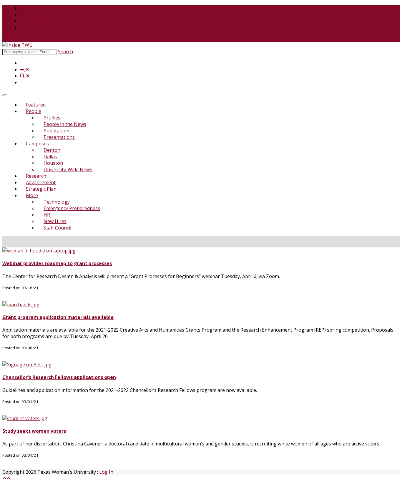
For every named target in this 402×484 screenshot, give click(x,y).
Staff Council (57, 227)
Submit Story (16, 38)
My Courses (33, 14)
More (32, 195)
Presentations (59, 137)
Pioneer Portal (36, 21)
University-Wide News (68, 169)
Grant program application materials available (58, 317)
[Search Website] (24, 76)
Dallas (50, 156)
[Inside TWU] (17, 45)
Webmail (29, 27)
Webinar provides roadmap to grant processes (57, 263)
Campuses (37, 143)
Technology (57, 202)
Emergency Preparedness (72, 208)
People (33, 111)
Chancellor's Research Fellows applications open (59, 377)
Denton (52, 150)
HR (47, 215)
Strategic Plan (41, 189)
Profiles (52, 117)
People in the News (65, 124)
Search (65, 51)
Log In (106, 472)
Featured (36, 105)
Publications (57, 130)
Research (36, 176)
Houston (53, 163)
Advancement (41, 182)
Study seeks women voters (34, 431)
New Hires (55, 221)
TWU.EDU (31, 8)
